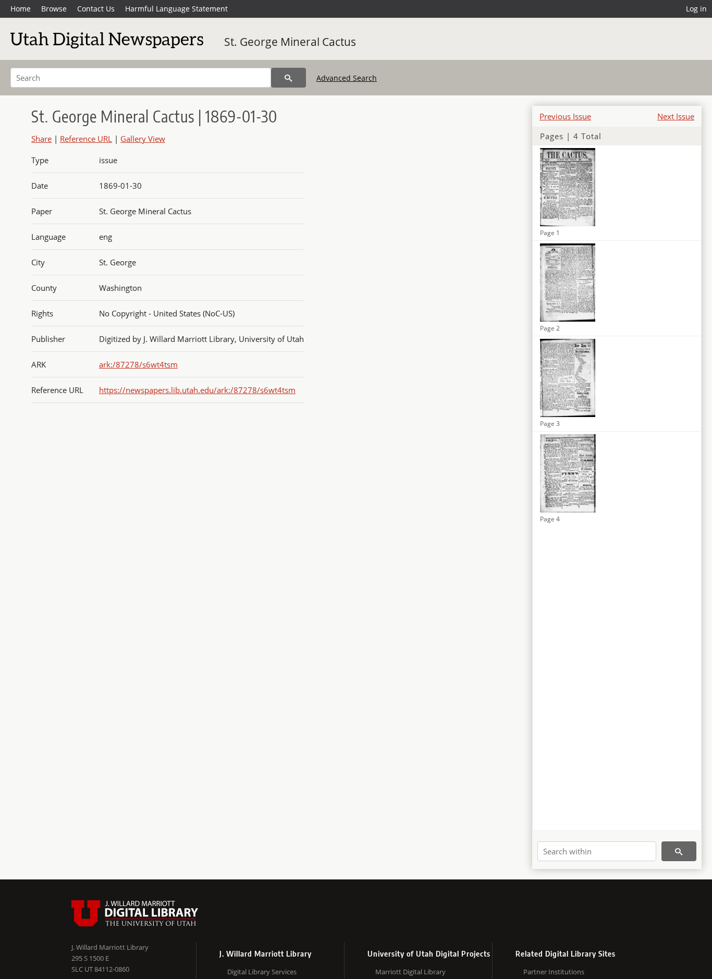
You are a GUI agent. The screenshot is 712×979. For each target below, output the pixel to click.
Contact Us (96, 9)
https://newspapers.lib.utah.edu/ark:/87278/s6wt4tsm (197, 390)
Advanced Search (346, 78)
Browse (54, 9)
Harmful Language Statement (176, 9)
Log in (696, 9)
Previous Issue (565, 116)
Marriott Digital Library (410, 971)
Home (20, 9)
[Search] (288, 78)
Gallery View (142, 138)
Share (41, 138)
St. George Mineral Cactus (290, 41)
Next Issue (675, 116)
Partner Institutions (553, 971)
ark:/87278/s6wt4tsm (138, 364)
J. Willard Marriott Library (110, 947)
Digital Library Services (262, 971)
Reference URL (86, 138)
